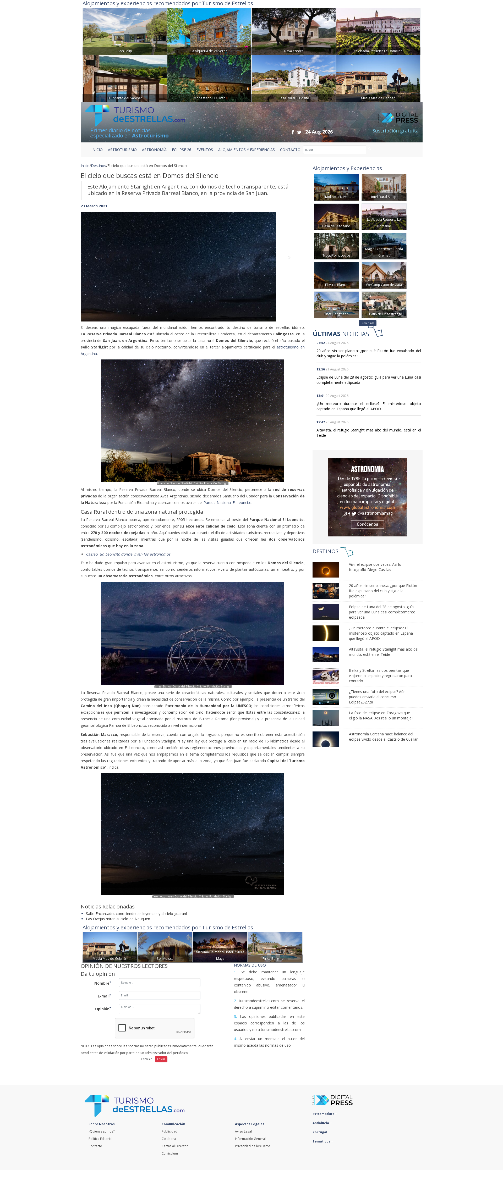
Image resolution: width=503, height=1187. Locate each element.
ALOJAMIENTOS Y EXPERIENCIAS (246, 149)
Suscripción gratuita (396, 130)
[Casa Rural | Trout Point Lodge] (336, 245)
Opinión (103, 1008)
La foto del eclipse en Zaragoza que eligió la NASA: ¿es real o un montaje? (381, 715)
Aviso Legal (243, 1131)
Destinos (98, 165)
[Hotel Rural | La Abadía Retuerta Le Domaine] (378, 30)
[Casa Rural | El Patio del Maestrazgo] (384, 304)
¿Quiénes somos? (101, 1131)
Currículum (170, 1153)
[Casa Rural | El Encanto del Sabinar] (125, 77)
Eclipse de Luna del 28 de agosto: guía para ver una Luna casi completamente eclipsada (382, 612)
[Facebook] (293, 132)
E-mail (104, 996)
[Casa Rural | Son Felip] (125, 30)
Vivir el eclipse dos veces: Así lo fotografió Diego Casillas (375, 567)
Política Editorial (100, 1138)
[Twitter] (299, 132)
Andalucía (321, 1123)
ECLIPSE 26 (181, 149)
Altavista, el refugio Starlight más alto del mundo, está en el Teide (383, 652)
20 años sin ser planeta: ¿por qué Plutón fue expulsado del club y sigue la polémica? (383, 590)
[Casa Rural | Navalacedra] (294, 30)
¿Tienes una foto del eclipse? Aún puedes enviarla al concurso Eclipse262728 (377, 697)
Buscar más (367, 323)
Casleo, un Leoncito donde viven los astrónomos (128, 554)
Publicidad (169, 1131)
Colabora (169, 1138)
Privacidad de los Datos (252, 1146)
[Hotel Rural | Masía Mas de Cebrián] (378, 77)
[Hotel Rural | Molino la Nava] (336, 187)
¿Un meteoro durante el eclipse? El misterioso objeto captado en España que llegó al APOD (368, 406)
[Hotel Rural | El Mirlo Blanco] (336, 275)
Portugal (320, 1132)
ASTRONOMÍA (154, 149)
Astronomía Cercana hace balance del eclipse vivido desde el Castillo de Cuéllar (383, 736)
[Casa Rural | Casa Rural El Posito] (294, 77)
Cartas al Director (175, 1146)
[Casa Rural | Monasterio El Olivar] (209, 77)
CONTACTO (290, 149)
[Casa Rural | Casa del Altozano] (336, 216)
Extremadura (324, 1114)
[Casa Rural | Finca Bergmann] (275, 946)
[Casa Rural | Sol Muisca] (165, 946)
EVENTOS (204, 149)
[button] (97, 261)
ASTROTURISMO (122, 149)
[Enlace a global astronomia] (367, 497)
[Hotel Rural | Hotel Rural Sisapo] (384, 187)
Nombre (102, 983)
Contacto (95, 1146)
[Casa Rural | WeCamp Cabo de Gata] (384, 275)
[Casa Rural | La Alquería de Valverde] (209, 30)
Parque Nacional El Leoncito (228, 502)
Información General (250, 1138)
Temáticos (322, 1141)
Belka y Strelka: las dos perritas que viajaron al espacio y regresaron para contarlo (380, 675)
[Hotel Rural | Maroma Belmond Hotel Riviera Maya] (220, 946)
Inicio (97, 149)
